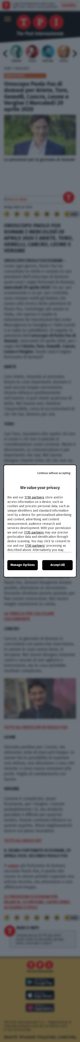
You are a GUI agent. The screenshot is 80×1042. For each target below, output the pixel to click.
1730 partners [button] (34, 497)
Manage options (22, 565)
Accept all (57, 565)
